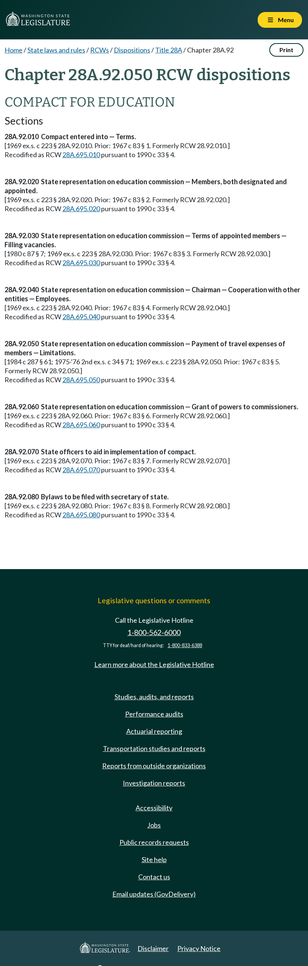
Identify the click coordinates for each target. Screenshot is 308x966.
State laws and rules (56, 50)
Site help (154, 859)
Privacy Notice (198, 948)
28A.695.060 (81, 425)
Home (14, 50)
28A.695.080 (81, 515)
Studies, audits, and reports (154, 697)
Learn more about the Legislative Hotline (154, 664)
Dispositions (132, 50)
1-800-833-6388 (185, 645)
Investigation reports (154, 783)
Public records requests (154, 842)
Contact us (154, 877)
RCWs (99, 50)
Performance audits (154, 714)
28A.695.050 (81, 380)
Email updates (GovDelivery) (154, 894)
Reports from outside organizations (154, 766)
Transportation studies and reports (154, 748)
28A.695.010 (81, 154)
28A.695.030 (81, 262)
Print (286, 49)
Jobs (154, 825)
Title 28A (168, 50)
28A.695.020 (81, 208)
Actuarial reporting (154, 731)
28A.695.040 (81, 316)
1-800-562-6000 (154, 632)
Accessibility (154, 808)
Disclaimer (153, 948)
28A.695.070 (81, 470)
